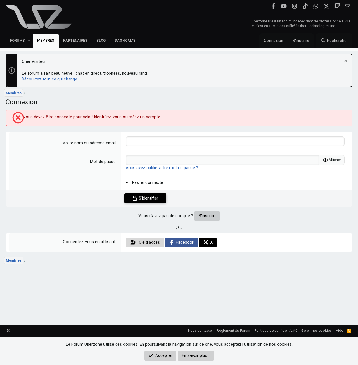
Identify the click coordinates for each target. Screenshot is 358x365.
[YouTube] (284, 6)
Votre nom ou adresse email (89, 142)
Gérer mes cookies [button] (316, 330)
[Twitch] (337, 6)
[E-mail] (347, 6)
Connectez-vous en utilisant (89, 241)
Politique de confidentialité (276, 330)
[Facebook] (273, 6)
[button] (29, 40)
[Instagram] (294, 6)
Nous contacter (200, 330)
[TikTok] (305, 6)
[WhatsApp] (316, 6)
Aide (339, 330)
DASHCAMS (125, 40)
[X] (326, 6)
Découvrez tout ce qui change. (50, 79)
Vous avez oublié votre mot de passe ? (162, 167)
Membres (45, 40)
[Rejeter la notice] (345, 62)
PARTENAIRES (75, 40)
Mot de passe (103, 161)
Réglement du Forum (233, 330)
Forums (17, 40)
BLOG (101, 40)
